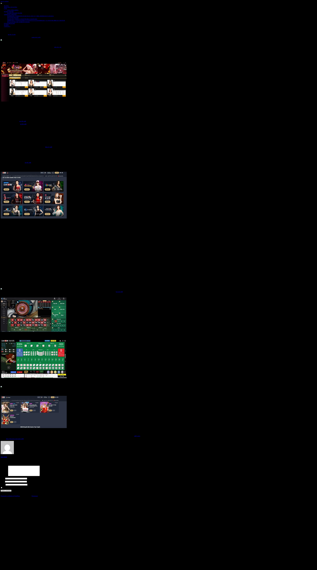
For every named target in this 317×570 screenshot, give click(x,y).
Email (3, 481)
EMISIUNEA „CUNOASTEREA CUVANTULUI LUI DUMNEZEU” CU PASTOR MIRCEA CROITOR (36, 20)
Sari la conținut (5, 1)
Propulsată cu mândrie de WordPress (10, 496)
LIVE (5, 8)
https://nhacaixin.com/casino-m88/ (15, 439)
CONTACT (7, 26)
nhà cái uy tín (57, 47)
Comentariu (4, 475)
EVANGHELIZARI (9, 23)
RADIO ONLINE (9, 11)
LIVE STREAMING (12, 10)
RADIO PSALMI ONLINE (14, 13)
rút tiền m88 (23, 124)
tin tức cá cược (12, 34)
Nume (3, 478)
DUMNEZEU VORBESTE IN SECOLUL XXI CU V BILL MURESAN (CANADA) (30, 16)
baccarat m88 (119, 291)
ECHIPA (6, 25)
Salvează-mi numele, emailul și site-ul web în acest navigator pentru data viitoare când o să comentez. (29, 487)
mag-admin (4, 457)
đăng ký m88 (48, 147)
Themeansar (34, 496)
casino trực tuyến (36, 37)
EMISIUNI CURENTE (10, 14)
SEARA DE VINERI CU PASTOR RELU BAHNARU (22, 19)
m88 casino (137, 436)
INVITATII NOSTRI (12, 17)
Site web (3, 484)
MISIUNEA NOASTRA (10, 7)
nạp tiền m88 (22, 121)
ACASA (6, 5)
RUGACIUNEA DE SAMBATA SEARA (18, 22)
